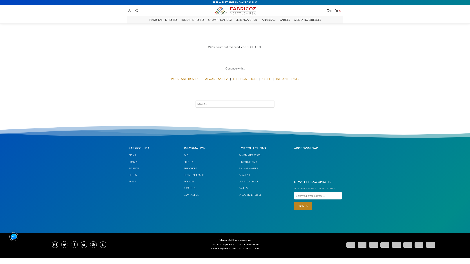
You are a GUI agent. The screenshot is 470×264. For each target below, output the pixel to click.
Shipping (189, 161)
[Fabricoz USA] (235, 10)
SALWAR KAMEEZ (216, 78)
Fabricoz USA (225, 240)
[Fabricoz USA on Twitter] (65, 245)
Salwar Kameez (220, 19)
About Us (189, 188)
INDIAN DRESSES (287, 78)
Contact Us (191, 194)
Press (132, 181)
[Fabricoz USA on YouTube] (85, 245)
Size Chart (190, 168)
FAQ (186, 155)
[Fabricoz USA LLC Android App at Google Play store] (305, 174)
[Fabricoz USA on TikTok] (103, 245)
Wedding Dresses (307, 19)
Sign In (133, 155)
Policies (189, 181)
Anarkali (269, 19)
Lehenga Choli (247, 19)
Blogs (133, 174)
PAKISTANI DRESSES (184, 78)
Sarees (285, 19)
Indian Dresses (193, 19)
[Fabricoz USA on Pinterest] (94, 245)
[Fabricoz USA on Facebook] (75, 245)
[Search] (136, 10)
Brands (133, 161)
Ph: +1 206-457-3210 (248, 248)
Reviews (134, 168)
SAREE (266, 78)
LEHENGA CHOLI (245, 78)
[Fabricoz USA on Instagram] (56, 245)
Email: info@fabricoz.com (223, 248)
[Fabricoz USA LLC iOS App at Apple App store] (327, 174)
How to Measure (194, 174)
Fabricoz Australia (242, 240)
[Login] (129, 11)
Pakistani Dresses (163, 19)
